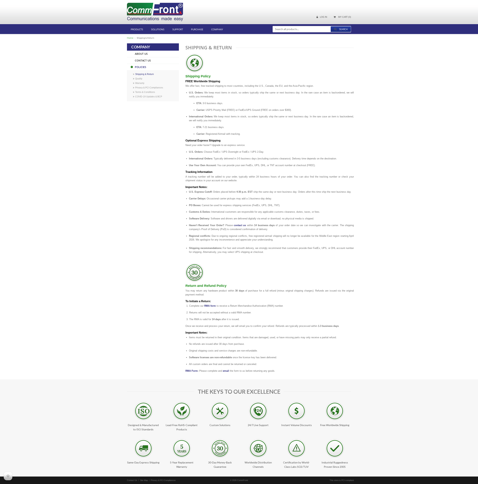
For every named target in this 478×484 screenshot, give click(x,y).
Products (137, 29)
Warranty (139, 83)
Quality (138, 78)
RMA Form (191, 370)
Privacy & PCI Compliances (149, 87)
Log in (323, 17)
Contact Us (143, 60)
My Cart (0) (344, 17)
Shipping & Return (144, 74)
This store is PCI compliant (342, 480)
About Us (141, 54)
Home (130, 37)
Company (217, 29)
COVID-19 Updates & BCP (148, 96)
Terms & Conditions (145, 92)
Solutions (157, 29)
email (226, 370)
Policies (140, 67)
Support (177, 29)
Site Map (144, 480)
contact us (240, 225)
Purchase (197, 29)
